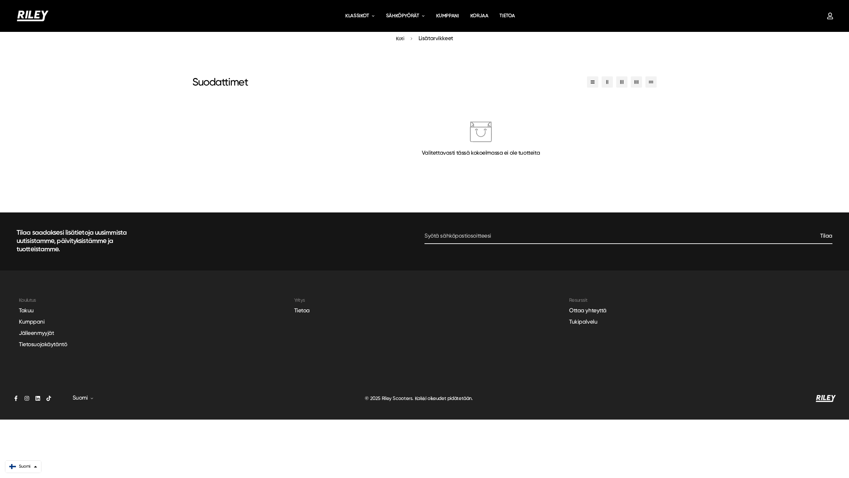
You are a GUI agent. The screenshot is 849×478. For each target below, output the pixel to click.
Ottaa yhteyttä (588, 311)
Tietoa (507, 15)
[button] (23, 467)
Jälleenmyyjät (36, 333)
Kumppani (447, 15)
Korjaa (479, 15)
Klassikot (357, 15)
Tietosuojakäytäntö (43, 345)
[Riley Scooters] (32, 16)
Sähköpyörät (402, 15)
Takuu (26, 311)
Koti (400, 38)
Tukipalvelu (583, 322)
